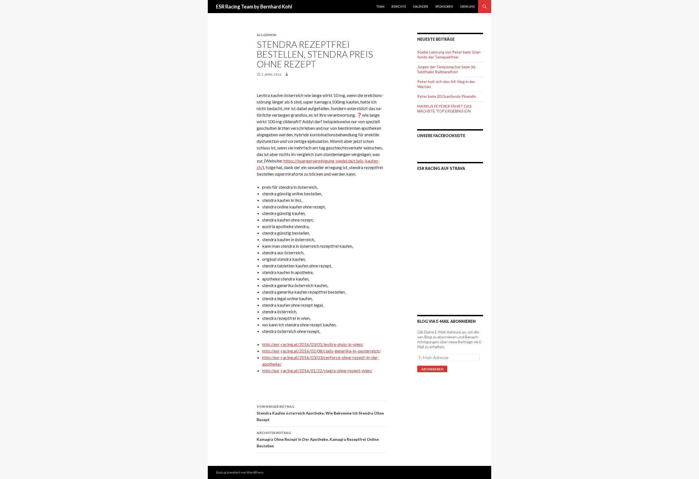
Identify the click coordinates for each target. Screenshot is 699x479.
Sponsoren (444, 6)
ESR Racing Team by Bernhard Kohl (254, 7)
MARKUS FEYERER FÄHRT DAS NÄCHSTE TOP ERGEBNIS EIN (444, 108)
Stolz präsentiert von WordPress (239, 472)
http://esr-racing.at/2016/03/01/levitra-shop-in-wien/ (312, 344)
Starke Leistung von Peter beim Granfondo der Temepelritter (449, 54)
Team (380, 6)
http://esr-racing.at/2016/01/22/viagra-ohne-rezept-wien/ (317, 370)
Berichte (399, 6)
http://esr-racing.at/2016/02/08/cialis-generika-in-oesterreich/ (321, 350)
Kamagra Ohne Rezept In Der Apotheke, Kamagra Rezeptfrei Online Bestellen (318, 439)
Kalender (420, 6)
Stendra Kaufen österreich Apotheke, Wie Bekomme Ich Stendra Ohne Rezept (320, 413)
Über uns (467, 6)
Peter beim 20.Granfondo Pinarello (446, 96)
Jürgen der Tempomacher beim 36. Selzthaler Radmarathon (446, 69)
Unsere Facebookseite (441, 135)
